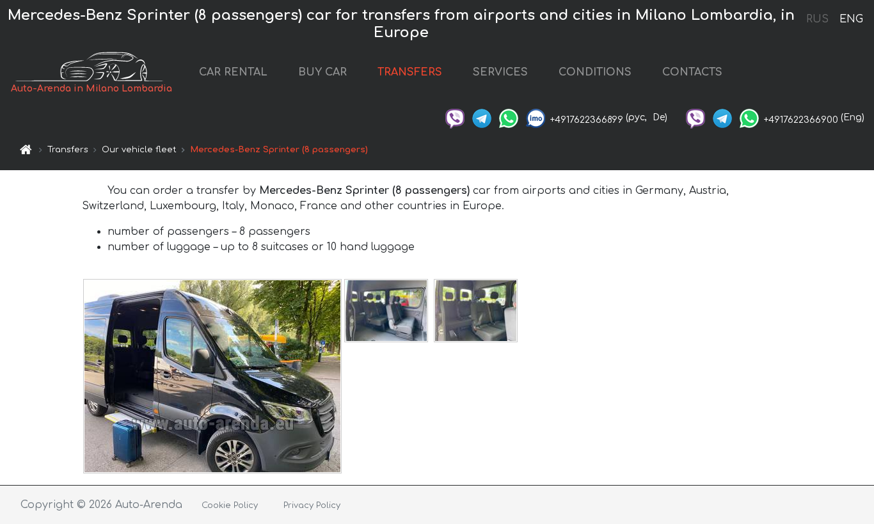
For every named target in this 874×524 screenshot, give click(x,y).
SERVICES (500, 72)
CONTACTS (692, 72)
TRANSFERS (409, 72)
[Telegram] (482, 117)
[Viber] (455, 117)
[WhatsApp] (509, 117)
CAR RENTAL (233, 72)
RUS (817, 19)
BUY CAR (322, 72)
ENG (850, 19)
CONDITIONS (595, 72)
